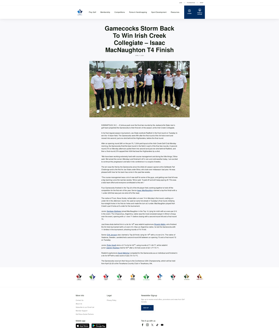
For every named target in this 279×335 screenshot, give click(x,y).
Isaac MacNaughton (145, 190)
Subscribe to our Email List (85, 307)
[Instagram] (147, 324)
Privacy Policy (111, 300)
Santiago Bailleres (114, 211)
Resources (175, 12)
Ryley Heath (111, 245)
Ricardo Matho (160, 224)
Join (180, 2)
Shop (201, 2)
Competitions (119, 12)
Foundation (191, 2)
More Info (80, 295)
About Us (79, 304)
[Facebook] (142, 324)
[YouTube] (162, 324)
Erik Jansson (112, 234)
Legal (109, 295)
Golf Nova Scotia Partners (85, 314)
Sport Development (158, 12)
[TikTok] (157, 324)
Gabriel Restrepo (113, 247)
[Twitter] (152, 324)
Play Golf (92, 12)
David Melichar (123, 253)
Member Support (81, 311)
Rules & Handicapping (138, 12)
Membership (105, 12)
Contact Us (79, 300)
